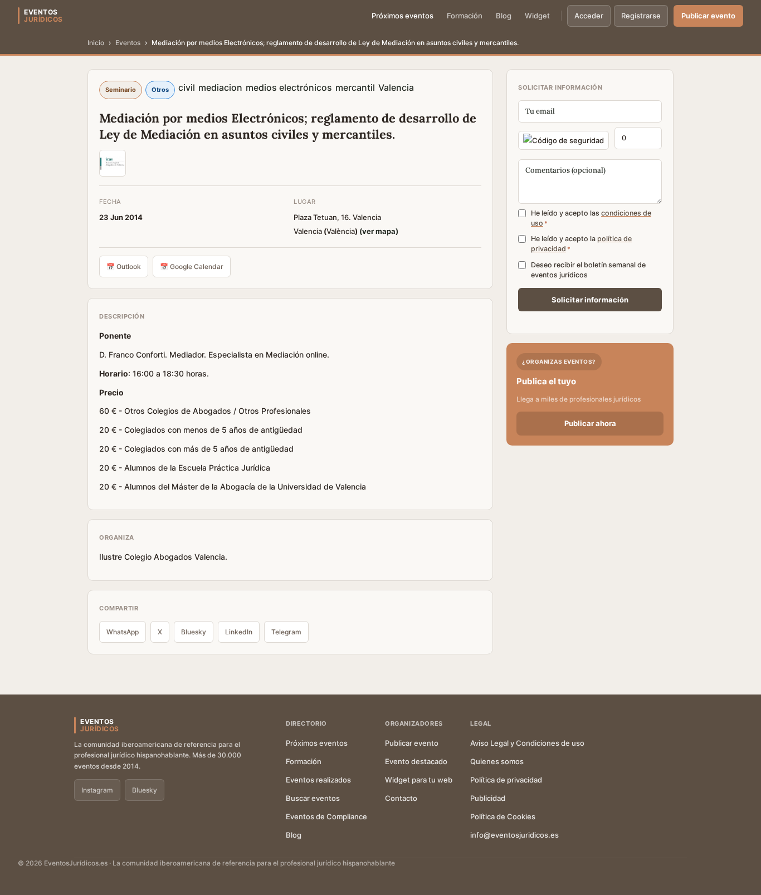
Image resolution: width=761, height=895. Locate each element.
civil (186, 87)
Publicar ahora (590, 423)
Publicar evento (708, 15)
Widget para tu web (418, 779)
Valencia (396, 87)
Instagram (97, 790)
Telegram (286, 632)
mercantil (355, 87)
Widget (537, 15)
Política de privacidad (506, 779)
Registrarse (641, 15)
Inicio (95, 42)
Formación (464, 15)
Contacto (401, 798)
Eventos (127, 42)
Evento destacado (416, 761)
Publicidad (487, 798)
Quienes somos (497, 761)
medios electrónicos (289, 87)
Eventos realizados (318, 779)
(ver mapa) (378, 231)
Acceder (588, 15)
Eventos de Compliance (326, 816)
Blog (503, 15)
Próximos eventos (402, 15)
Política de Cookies (502, 816)
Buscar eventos (313, 798)
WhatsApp (122, 632)
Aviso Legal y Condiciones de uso (527, 743)
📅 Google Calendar (191, 266)
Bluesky (193, 632)
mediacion (220, 87)
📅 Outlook (123, 266)
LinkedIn (238, 632)
